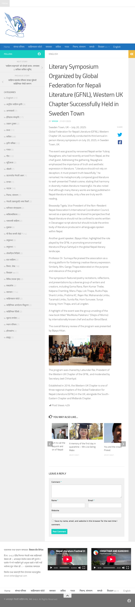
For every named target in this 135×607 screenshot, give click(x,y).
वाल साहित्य (10, 259)
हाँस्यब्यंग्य (10, 331)
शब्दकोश (9, 285)
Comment (56, 482)
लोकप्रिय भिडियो (13, 253)
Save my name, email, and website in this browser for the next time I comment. (84, 523)
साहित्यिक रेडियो (12, 311)
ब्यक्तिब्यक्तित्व (11, 214)
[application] (67, 559)
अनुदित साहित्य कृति (14, 104)
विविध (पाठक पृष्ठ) (13, 279)
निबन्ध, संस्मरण (77, 3)
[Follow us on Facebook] (39, 54)
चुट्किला (9, 162)
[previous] (50, 444)
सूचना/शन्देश (11, 318)
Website (55, 510)
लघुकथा (9, 240)
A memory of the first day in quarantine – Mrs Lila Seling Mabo (82, 447)
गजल (65, 3)
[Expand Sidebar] (131, 54)
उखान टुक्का (11, 123)
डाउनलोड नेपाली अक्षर (15, 175)
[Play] (51, 567)
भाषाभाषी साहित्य (12, 221)
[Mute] (79, 567)
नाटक (8, 188)
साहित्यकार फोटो (33, 3)
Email (91, 500)
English (115, 3)
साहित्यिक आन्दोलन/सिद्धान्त (17, 305)
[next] (123, 444)
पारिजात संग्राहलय (13, 208)
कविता (56, 3)
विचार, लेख (10, 266)
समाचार (47, 3)
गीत (7, 156)
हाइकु (8, 337)
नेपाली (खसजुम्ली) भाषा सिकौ (17, 201)
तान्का (8, 182)
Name (54, 500)
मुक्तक (9, 227)
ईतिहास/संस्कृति (12, 117)
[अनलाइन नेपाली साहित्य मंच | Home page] (15, 25)
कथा (8, 130)
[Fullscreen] (84, 567)
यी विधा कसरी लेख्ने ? (14, 233)
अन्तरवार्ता (10, 110)
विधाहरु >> (101, 3)
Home (5, 3)
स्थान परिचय (11, 324)
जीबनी (8, 169)
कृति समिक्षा (10, 143)
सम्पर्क (89, 3)
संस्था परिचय (16, 3)
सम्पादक (55, 121)
